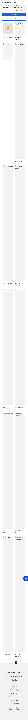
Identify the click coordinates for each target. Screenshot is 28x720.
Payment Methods (14, 703)
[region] (14, 11)
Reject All (14, 19)
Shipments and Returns (14, 697)
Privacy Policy (14, 690)
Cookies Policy (14, 693)
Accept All (14, 14)
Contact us (14, 686)
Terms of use (14, 700)
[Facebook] (10, 708)
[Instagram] (14, 708)
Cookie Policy (22, 11)
